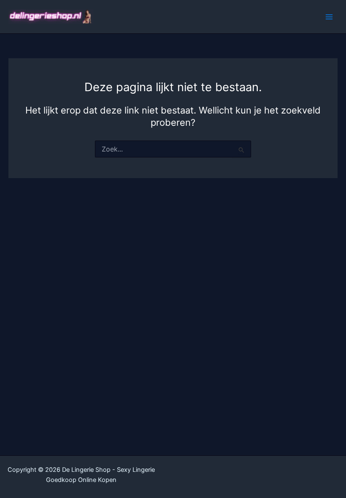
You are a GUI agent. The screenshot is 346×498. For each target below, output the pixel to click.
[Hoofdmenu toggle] (329, 16)
